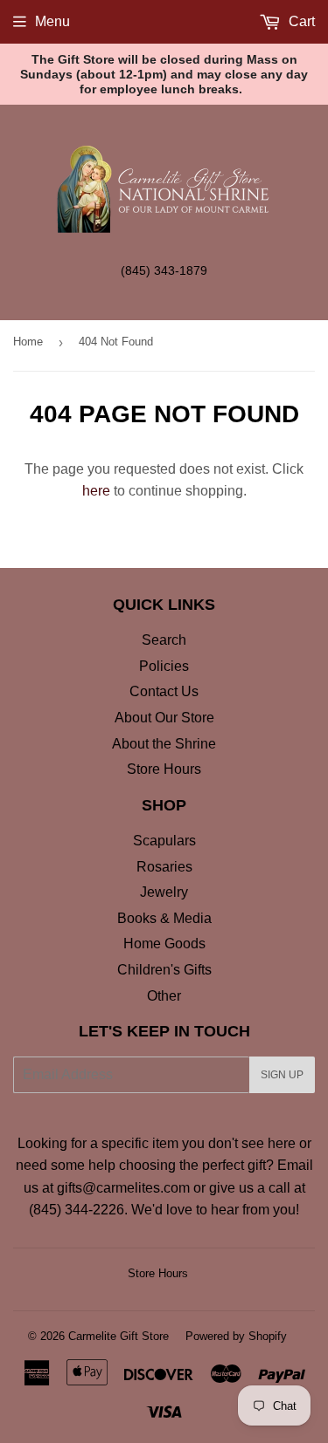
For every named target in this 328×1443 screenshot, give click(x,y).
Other (164, 995)
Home (28, 341)
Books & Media (164, 918)
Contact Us (164, 691)
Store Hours (164, 769)
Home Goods (164, 943)
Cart (300, 21)
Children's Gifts (164, 969)
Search (164, 640)
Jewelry (164, 892)
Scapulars (164, 840)
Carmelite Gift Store (118, 1336)
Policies (164, 666)
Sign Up (282, 1075)
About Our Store (164, 717)
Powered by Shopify (236, 1336)
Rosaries (164, 866)
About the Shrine (164, 743)
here (96, 490)
